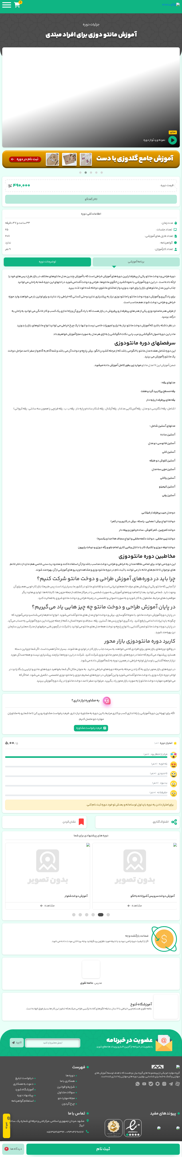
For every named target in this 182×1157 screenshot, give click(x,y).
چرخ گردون (68, 1104)
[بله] (151, 1084)
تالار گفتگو (91, 199)
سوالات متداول (66, 1092)
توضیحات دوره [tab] (47, 262)
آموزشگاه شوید (24, 1089)
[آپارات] (177, 1084)
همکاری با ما (67, 1081)
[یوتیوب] (144, 1084)
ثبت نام (103, 1149)
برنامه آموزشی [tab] (136, 262)
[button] (101, 172)
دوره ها (70, 1075)
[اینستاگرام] (164, 1084)
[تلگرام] (171, 1084)
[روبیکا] (157, 1084)
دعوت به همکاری (23, 1084)
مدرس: (91, 983)
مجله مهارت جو (66, 1098)
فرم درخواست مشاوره (89, 728)
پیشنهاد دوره (25, 1095)
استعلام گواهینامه (22, 1101)
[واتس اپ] (137, 1084)
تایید (19, 1042)
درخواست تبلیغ (24, 1078)
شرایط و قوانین (66, 1087)
